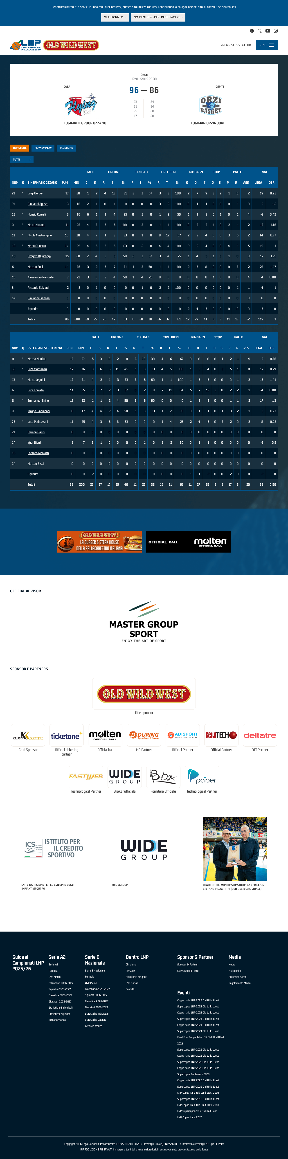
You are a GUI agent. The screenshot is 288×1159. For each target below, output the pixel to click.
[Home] (54, 45)
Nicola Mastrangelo (40, 235)
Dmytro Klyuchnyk (39, 256)
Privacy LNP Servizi (166, 1144)
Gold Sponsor (28, 750)
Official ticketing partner (66, 752)
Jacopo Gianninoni (39, 411)
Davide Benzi (36, 432)
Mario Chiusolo (37, 246)
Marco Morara (36, 225)
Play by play (43, 148)
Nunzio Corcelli (37, 214)
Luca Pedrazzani (38, 421)
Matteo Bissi (36, 463)
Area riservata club (235, 45)
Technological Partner (86, 791)
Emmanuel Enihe (38, 400)
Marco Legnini (36, 379)
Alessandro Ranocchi (41, 277)
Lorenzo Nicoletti (38, 453)
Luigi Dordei (35, 193)
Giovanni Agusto (38, 204)
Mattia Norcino (37, 359)
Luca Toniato (36, 390)
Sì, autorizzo (113, 17)
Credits (220, 1144)
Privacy (148, 1144)
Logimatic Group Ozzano (85, 123)
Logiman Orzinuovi (207, 123)
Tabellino (66, 148)
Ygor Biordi (34, 442)
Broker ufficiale (125, 791)
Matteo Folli (35, 267)
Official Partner (182, 750)
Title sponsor (144, 713)
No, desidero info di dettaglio (156, 17)
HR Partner (144, 750)
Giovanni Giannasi (39, 298)
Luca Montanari (37, 369)
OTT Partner (260, 750)
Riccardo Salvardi (38, 287)
